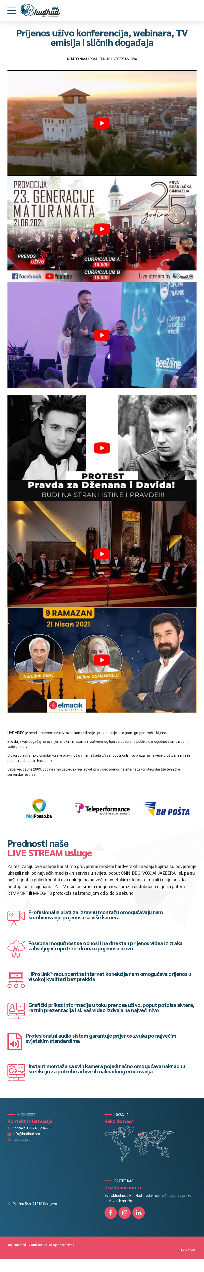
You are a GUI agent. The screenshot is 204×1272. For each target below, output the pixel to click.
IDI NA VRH (189, 1250)
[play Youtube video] (102, 123)
